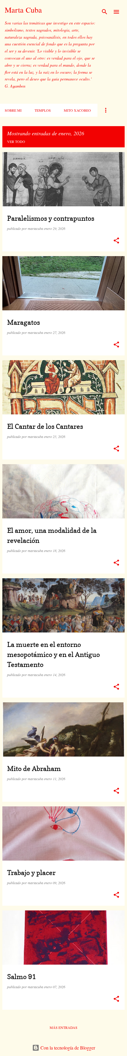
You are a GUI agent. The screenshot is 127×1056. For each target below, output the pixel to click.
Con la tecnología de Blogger (67, 1048)
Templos (43, 110)
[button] (116, 240)
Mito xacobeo (77, 110)
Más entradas (63, 1027)
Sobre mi (13, 110)
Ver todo (16, 141)
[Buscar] (104, 12)
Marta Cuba (23, 10)
